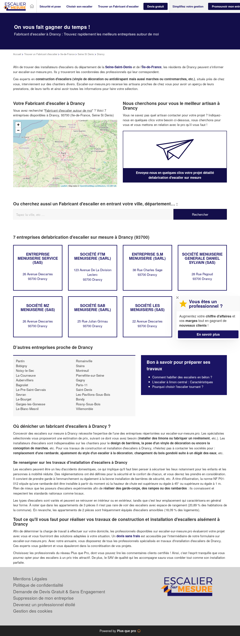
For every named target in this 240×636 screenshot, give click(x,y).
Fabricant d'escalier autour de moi (68, 110)
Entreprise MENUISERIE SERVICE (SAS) (38, 258)
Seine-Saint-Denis (118, 67)
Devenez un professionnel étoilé (44, 604)
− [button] (18, 130)
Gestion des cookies (32, 611)
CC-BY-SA (111, 185)
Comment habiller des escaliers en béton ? (182, 377)
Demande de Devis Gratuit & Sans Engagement (59, 591)
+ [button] (18, 124)
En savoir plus (208, 334)
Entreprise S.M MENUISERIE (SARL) (147, 256)
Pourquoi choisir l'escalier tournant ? (177, 386)
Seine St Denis (86, 54)
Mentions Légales (30, 578)
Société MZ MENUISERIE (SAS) (38, 307)
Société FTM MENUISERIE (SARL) (92, 256)
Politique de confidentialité (38, 585)
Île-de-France (151, 67)
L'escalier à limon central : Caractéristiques (182, 381)
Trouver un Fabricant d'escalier (40, 54)
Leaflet (64, 185)
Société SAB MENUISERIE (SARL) (92, 307)
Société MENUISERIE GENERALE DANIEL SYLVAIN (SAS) (202, 258)
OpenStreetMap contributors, (93, 185)
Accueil (17, 54)
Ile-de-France (67, 54)
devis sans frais (128, 536)
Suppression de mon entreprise (43, 598)
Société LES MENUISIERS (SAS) (147, 307)
